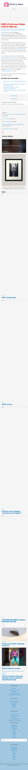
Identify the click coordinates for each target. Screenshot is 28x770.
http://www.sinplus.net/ (6, 33)
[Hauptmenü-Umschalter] (14, 9)
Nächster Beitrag (14, 98)
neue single (19, 30)
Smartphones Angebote (14, 701)
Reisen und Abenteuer (6, 666)
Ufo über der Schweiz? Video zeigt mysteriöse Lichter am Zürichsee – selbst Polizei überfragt (12, 677)
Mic (11, 30)
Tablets (14, 707)
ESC (15, 29)
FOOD (14, 729)
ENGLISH (14, 734)
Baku (12, 29)
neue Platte (14, 30)
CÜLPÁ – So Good (5, 118)
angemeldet (7, 104)
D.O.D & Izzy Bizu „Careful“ (7, 128)
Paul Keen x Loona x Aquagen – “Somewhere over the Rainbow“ (14, 114)
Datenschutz (14, 691)
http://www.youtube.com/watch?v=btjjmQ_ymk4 (10, 57)
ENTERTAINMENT (14, 728)
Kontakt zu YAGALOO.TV (14, 690)
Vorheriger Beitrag (14, 95)
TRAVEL (14, 731)
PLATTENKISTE (14, 725)
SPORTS (14, 737)
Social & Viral (4, 642)
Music (3, 295)
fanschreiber (3, 30)
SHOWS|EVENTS (14, 726)
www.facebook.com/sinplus (10, 69)
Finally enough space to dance (11, 668)
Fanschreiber (8, 29)
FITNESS (14, 732)
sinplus (23, 30)
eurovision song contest (20, 29)
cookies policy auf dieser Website (15, 694)
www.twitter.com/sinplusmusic (6, 71)
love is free (8, 30)
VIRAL (14, 735)
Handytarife (14, 704)
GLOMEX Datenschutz (15, 693)
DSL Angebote (14, 702)
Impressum (14, 688)
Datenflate (14, 705)
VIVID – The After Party (6, 121)
